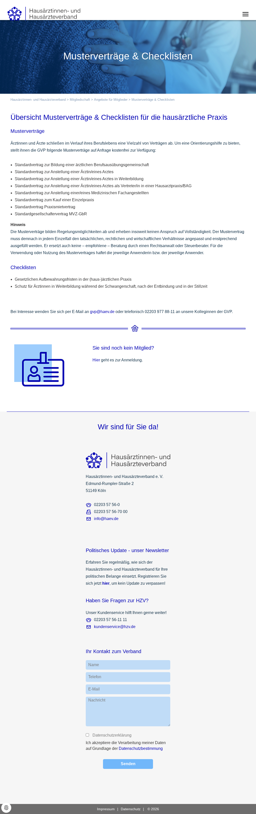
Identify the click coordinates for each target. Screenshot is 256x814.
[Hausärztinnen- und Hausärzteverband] (40, 12)
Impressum (106, 809)
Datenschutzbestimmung (141, 748)
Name (93, 665)
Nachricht (96, 700)
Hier (96, 360)
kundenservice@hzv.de (115, 627)
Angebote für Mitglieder (111, 99)
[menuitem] (109, 808)
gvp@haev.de (102, 312)
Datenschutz (130, 809)
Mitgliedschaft (80, 99)
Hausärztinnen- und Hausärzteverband (38, 99)
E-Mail (94, 689)
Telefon (94, 677)
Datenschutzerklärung (112, 735)
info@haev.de (106, 519)
